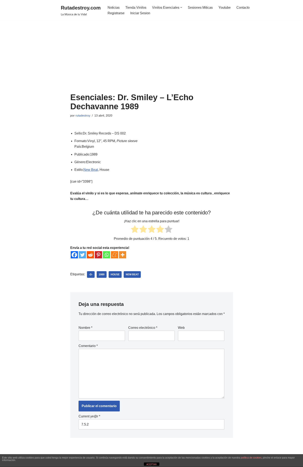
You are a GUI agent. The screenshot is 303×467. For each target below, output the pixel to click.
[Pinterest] (98, 254)
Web (181, 327)
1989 (102, 274)
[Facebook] (74, 254)
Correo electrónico (142, 327)
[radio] (135, 230)
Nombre (85, 327)
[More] (122, 254)
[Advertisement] (151, 62)
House (115, 274)
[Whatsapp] (106, 254)
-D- (91, 274)
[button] (181, 7)
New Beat (90, 169)
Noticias (114, 7)
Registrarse (116, 13)
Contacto (243, 7)
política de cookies (251, 457)
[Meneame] (114, 254)
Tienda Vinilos (135, 7)
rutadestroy (82, 115)
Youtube (224, 7)
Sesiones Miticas (200, 7)
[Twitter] (82, 254)
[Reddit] (90, 254)
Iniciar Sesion (140, 13)
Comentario (88, 346)
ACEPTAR (151, 464)
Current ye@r (89, 416)
